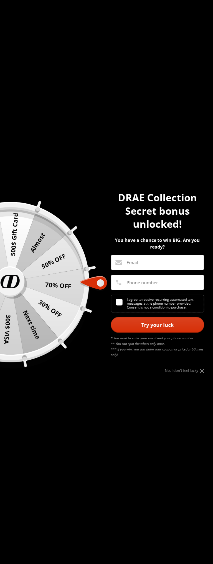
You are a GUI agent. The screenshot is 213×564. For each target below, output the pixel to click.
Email (132, 262)
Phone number (142, 282)
